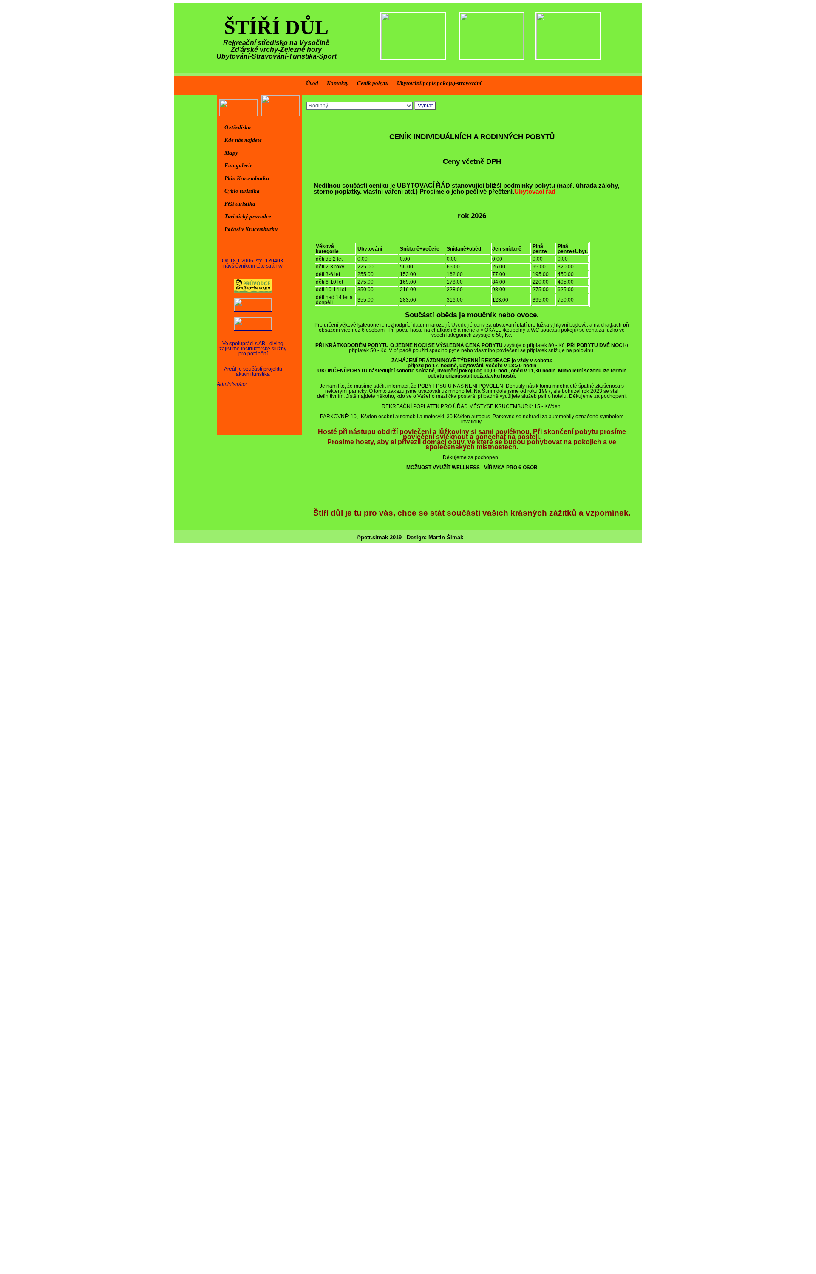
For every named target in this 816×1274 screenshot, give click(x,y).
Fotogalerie (238, 165)
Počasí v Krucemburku (251, 229)
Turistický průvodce (247, 216)
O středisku (237, 127)
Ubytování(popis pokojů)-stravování (439, 83)
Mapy (231, 152)
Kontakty (337, 83)
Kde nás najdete (243, 140)
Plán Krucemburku (246, 178)
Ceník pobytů (372, 83)
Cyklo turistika (242, 191)
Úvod (312, 83)
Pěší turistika (239, 203)
